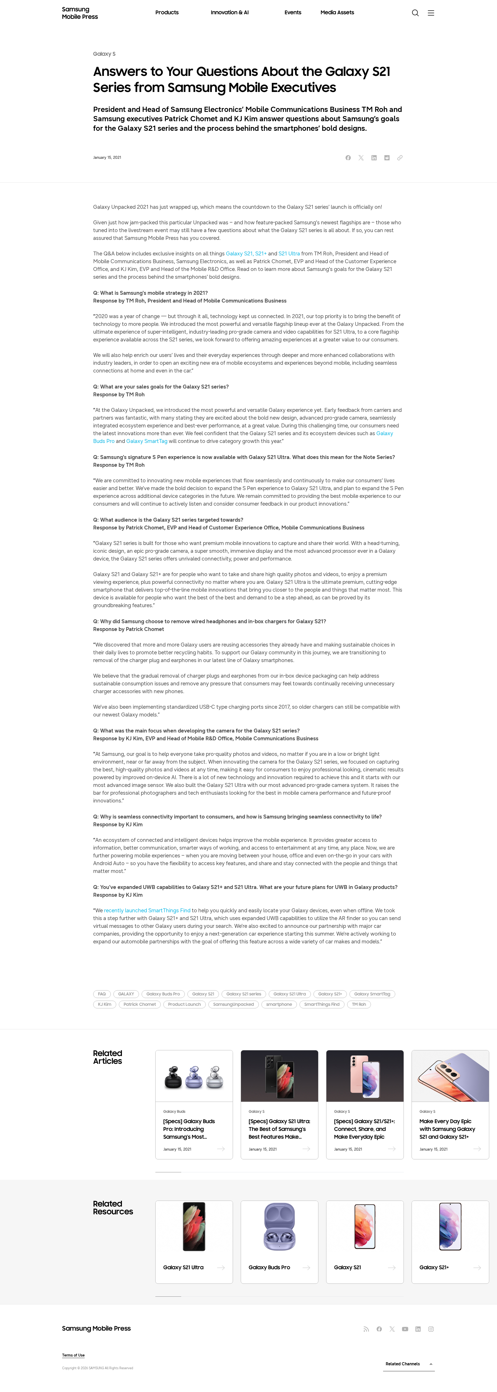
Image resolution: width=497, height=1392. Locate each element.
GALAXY (126, 994)
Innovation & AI (230, 13)
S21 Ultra (289, 253)
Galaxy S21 (203, 994)
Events (293, 13)
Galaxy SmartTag (146, 441)
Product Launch (184, 1004)
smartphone (279, 1004)
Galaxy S (104, 54)
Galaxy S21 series (243, 994)
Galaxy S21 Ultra (290, 994)
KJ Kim (104, 1004)
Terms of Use (73, 1355)
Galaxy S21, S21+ (246, 253)
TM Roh (359, 1004)
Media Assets (337, 13)
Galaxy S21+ (330, 994)
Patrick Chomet (140, 1004)
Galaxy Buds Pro (163, 994)
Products (167, 13)
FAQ (102, 994)
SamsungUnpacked (233, 1004)
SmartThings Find (322, 1004)
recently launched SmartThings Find (147, 910)
